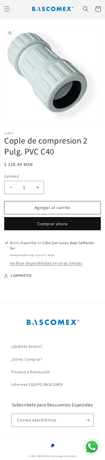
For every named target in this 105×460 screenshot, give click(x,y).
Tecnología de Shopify (64, 455)
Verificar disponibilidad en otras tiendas (46, 263)
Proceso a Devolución (30, 371)
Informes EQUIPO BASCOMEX (37, 384)
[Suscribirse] (87, 420)
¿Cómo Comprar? (26, 359)
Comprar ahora (53, 223)
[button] (7, 9)
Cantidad (11, 176)
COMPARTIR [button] (21, 275)
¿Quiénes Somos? (27, 346)
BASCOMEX (44, 455)
